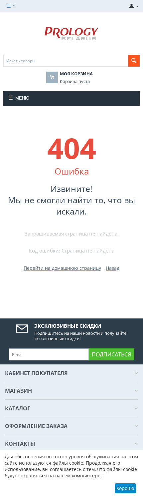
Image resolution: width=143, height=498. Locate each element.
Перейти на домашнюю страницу (62, 268)
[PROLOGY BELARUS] (71, 34)
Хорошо (125, 488)
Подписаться (111, 354)
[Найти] (134, 61)
